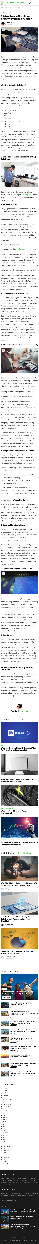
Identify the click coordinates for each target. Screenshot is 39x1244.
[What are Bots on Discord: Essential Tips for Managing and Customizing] (19, 732)
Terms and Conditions (14, 1240)
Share (3, 29)
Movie (4, 1134)
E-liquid (5, 1101)
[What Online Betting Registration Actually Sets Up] (5, 1005)
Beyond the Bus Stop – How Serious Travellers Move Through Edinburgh (22, 1072)
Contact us (19, 1241)
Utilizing (24, 700)
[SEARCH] (33, 3)
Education (6, 1103)
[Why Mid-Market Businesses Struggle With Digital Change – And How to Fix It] (19, 868)
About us (24, 1240)
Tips (4, 1159)
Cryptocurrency (7, 1099)
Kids (4, 1128)
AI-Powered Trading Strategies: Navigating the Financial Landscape (19, 843)
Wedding (5, 1163)
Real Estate (6, 1146)
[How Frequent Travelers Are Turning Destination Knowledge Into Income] (19, 987)
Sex (4, 1148)
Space (5, 1152)
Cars (4, 1097)
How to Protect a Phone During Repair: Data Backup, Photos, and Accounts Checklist (17, 919)
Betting (5, 1090)
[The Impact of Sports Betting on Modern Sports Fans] (5, 1039)
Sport (4, 1154)
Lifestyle (5, 1132)
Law (4, 1130)
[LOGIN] (30, 3)
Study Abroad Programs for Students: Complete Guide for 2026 (23, 1064)
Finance (5, 1110)
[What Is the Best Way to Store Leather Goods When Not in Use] (5, 1048)
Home (4, 1124)
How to (5, 1126)
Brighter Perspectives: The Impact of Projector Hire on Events (17, 780)
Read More (14, 1007)
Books (5, 1093)
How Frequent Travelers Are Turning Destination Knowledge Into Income (22, 1210)
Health (5, 1119)
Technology (5, 777)
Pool (4, 1145)
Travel (4, 989)
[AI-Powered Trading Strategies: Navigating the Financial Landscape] (19, 827)
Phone (5, 1143)
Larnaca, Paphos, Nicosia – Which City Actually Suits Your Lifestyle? (23, 1022)
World (4, 1165)
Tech (17, 700)
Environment (6, 1106)
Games (5, 1114)
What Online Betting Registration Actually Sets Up (21, 1003)
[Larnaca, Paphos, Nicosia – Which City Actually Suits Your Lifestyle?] (5, 1023)
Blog (4, 1092)
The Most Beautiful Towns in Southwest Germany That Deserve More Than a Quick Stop (24, 1013)
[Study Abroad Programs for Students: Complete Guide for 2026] (5, 1065)
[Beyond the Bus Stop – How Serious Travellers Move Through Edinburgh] (5, 1073)
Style (4, 1155)
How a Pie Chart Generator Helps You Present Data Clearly (17, 952)
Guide (4, 700)
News (4, 1139)
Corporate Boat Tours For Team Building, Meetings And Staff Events (22, 1030)
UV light (28, 623)
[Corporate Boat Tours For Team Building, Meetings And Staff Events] (5, 1032)
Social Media (7, 1150)
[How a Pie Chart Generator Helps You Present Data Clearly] (19, 938)
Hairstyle (5, 1117)
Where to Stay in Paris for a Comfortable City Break (20, 1056)
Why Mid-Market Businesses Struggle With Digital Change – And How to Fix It (19, 884)
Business (5, 1095)
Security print (27, 195)
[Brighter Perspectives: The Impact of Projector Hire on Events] (19, 764)
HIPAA (3, 298)
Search (36, 965)
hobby (5, 1123)
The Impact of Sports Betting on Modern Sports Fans (21, 1039)
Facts (4, 1108)
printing (11, 700)
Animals (5, 1088)
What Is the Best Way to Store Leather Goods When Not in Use (23, 1047)
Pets (4, 1141)
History (5, 1121)
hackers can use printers (26, 249)
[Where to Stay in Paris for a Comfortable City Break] (5, 1056)
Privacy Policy (32, 1240)
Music (4, 1137)
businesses (28, 399)
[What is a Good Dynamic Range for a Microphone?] (19, 795)
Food (4, 1112)
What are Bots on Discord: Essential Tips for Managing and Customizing (18, 749)
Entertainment (7, 1104)
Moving (5, 1135)
